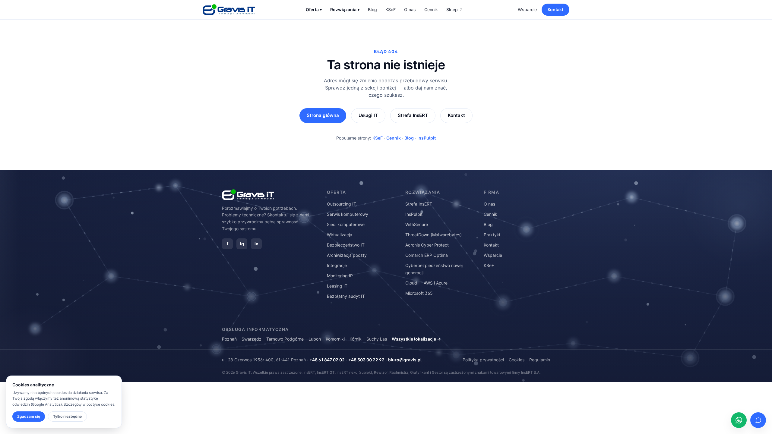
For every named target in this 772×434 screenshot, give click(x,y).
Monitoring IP (340, 275)
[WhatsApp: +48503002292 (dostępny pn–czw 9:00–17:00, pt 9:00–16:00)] (739, 420)
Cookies (516, 359)
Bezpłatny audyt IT (346, 296)
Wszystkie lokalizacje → (416, 338)
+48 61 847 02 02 (327, 359)
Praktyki (492, 234)
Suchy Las (376, 338)
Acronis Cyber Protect (427, 244)
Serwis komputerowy (347, 214)
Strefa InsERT (413, 115)
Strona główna (323, 115)
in (256, 243)
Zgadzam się (28, 416)
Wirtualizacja (339, 234)
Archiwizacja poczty (347, 255)
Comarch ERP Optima (426, 255)
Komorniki (335, 338)
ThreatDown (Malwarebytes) (433, 234)
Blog (372, 9)
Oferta (314, 9)
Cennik (431, 9)
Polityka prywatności (483, 359)
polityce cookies (100, 404)
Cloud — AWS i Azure (426, 282)
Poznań (229, 338)
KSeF (390, 9)
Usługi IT (368, 115)
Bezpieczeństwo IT (346, 244)
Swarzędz (251, 338)
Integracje (337, 265)
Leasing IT (337, 285)
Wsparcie (527, 9)
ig (242, 243)
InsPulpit (426, 137)
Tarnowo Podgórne (285, 338)
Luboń (314, 338)
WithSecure (416, 224)
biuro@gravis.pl (405, 359)
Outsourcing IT (341, 203)
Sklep (452, 9)
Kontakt (555, 9)
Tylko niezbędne (67, 416)
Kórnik (356, 338)
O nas (410, 9)
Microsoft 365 (419, 293)
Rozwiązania (344, 9)
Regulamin (539, 359)
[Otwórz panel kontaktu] (758, 420)
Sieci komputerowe (346, 224)
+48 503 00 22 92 (366, 359)
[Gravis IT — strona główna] (229, 9)
